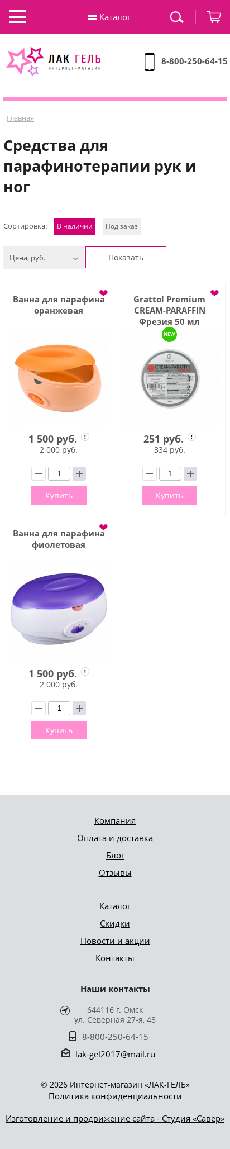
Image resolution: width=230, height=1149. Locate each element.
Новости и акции (115, 940)
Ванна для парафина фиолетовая (59, 539)
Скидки (115, 923)
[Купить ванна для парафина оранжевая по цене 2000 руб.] (58, 376)
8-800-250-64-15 (194, 61)
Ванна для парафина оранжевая (59, 304)
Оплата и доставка (115, 837)
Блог (115, 855)
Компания (115, 820)
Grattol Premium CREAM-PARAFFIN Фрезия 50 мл (169, 310)
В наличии (75, 226)
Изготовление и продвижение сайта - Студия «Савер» (115, 1118)
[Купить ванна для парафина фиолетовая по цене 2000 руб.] (58, 611)
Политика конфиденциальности (115, 1095)
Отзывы (115, 872)
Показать (125, 257)
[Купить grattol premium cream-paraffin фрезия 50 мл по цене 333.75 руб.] (169, 376)
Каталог (115, 905)
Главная (20, 118)
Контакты (115, 957)
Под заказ (122, 226)
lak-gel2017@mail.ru (115, 1054)
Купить (59, 495)
